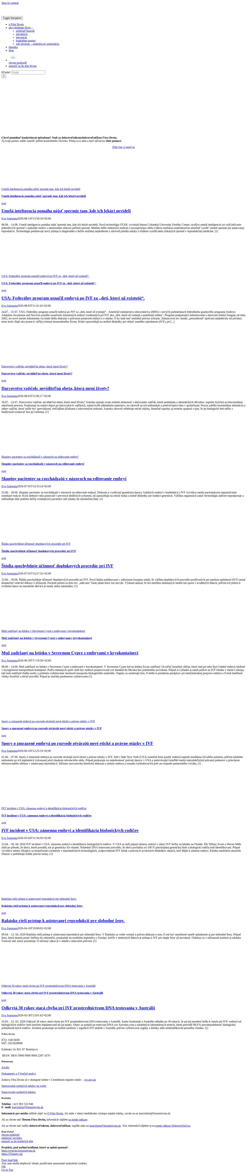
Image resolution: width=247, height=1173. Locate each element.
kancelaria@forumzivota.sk (27, 1107)
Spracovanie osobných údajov (18, 1092)
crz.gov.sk (90, 1079)
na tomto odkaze (77, 1119)
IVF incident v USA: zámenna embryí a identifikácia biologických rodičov (44, 808)
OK (3, 1166)
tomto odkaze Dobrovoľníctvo (173, 1125)
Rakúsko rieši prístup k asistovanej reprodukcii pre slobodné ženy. (39, 898)
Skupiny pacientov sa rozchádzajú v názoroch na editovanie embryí (39, 456)
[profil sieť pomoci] (123, 131)
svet (3, 203)
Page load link (9, 1160)
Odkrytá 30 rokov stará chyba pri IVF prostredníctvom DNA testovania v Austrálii (48, 985)
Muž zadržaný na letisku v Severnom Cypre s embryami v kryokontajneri (43, 631)
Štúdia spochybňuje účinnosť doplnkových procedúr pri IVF (36, 543)
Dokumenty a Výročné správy (18, 1073)
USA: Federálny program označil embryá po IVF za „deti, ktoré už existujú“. (45, 276)
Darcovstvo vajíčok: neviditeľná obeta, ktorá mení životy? (34, 366)
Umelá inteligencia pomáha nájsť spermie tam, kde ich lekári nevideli (40, 189)
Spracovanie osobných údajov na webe (23, 1085)
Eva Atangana (9, 218)
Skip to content (10, 3)
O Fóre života (55, 1113)
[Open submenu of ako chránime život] (31, 28)
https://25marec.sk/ (12, 1153)
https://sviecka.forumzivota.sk (18, 1150)
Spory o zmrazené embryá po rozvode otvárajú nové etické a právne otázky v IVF (48, 721)
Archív (5, 1067)
